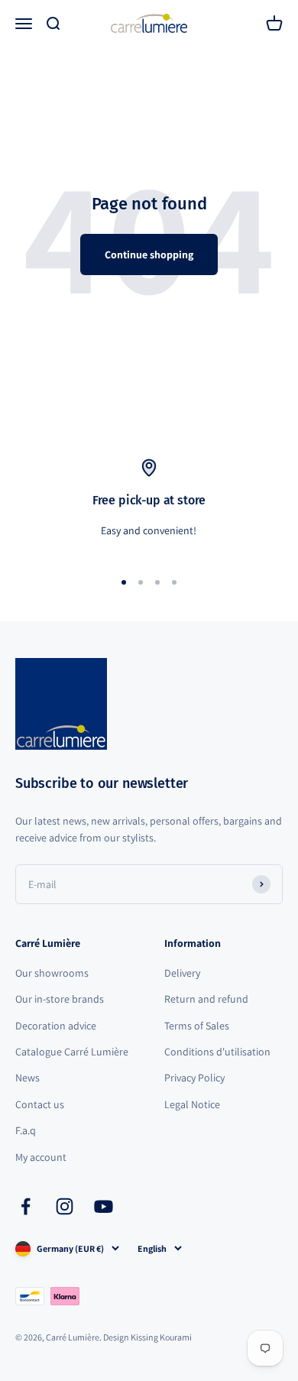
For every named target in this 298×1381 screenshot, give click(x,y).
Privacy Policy (194, 1077)
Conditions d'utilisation (217, 1051)
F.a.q (25, 1130)
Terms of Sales (196, 1026)
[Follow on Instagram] (64, 1206)
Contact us (39, 1104)
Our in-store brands (59, 999)
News (27, 1077)
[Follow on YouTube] (103, 1206)
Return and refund (206, 999)
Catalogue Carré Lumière (71, 1051)
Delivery (182, 973)
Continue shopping (149, 254)
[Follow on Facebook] (25, 1206)
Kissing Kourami (161, 1337)
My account (40, 1157)
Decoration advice (55, 1026)
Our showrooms (52, 973)
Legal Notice (192, 1104)
